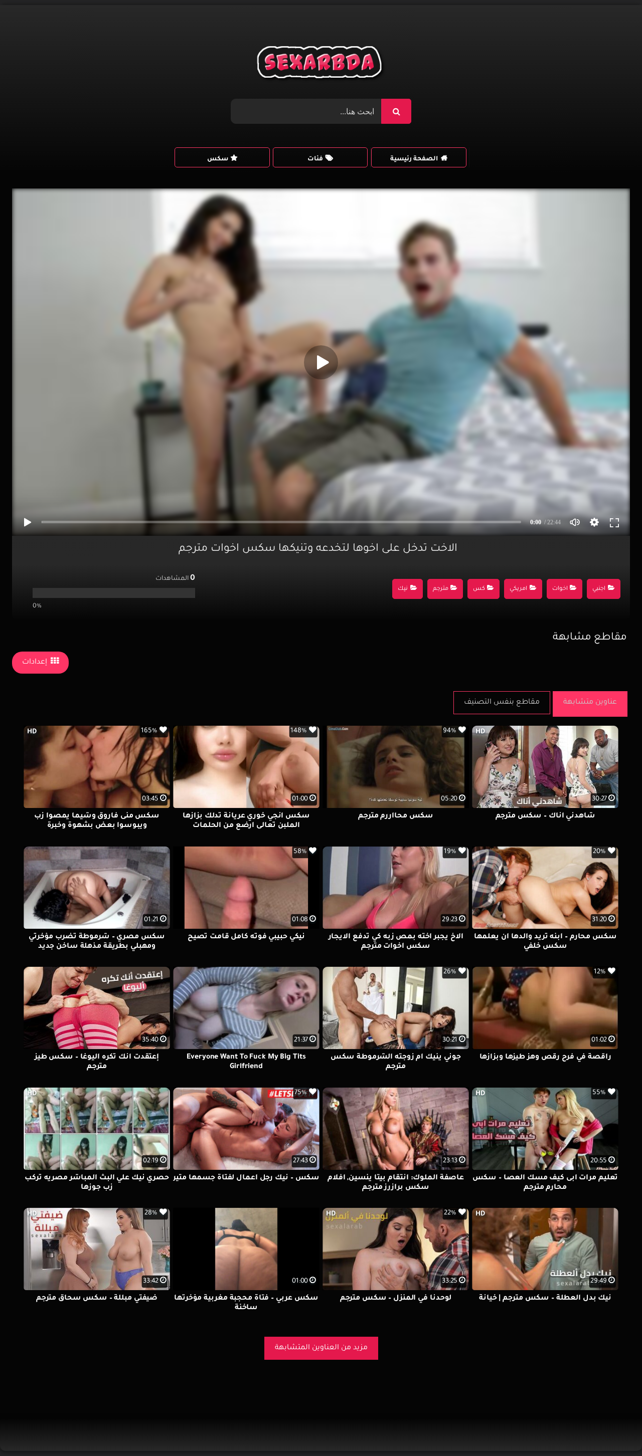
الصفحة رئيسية (414, 159)
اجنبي (598, 589)
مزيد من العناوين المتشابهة (321, 1348)
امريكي (518, 589)
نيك (403, 589)
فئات (315, 159)
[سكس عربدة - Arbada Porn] (321, 64)
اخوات (560, 589)
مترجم (440, 589)
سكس (217, 159)
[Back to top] (610, 1426)
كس (479, 589)
